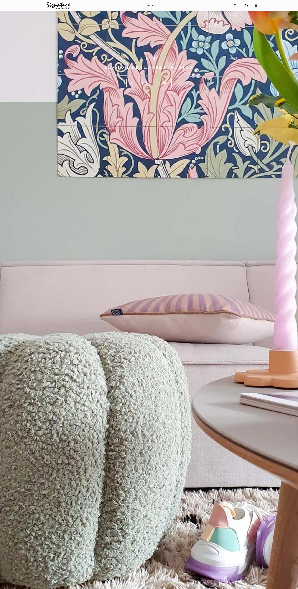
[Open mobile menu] (256, 5)
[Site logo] (58, 5)
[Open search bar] (235, 5)
